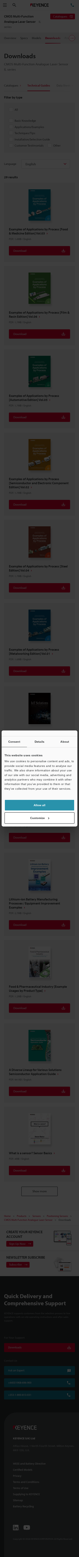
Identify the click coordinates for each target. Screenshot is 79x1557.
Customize (37, 818)
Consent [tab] (14, 741)
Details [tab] (39, 741)
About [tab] (64, 741)
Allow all (39, 805)
